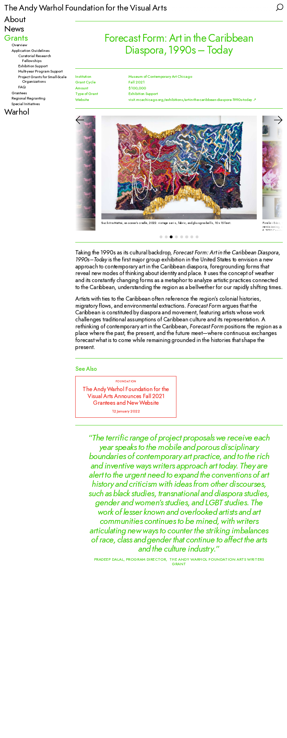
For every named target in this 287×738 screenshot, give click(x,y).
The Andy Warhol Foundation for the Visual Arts (85, 7)
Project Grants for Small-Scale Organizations (44, 79)
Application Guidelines (32, 50)
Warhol (16, 111)
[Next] (272, 177)
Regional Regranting (30, 98)
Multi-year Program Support (42, 71)
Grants (16, 37)
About (15, 19)
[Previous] (85, 177)
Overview (21, 45)
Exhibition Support (35, 66)
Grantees (21, 93)
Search (279, 7)
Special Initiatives (27, 104)
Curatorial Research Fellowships (36, 58)
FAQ (24, 87)
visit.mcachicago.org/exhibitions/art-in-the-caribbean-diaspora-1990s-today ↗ (192, 99)
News (14, 28)
